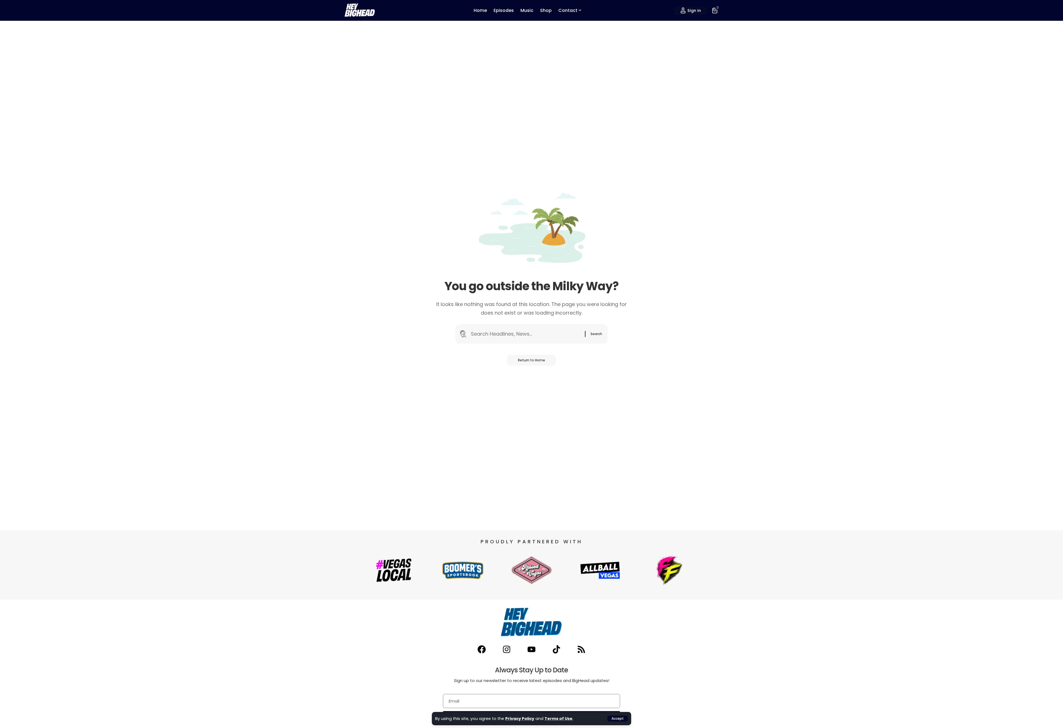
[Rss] (581, 649)
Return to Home (531, 360)
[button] (617, 719)
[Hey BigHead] (359, 10)
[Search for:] (526, 334)
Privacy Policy (519, 718)
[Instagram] (506, 649)
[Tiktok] (556, 649)
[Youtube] (531, 649)
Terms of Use (558, 718)
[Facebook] (481, 649)
